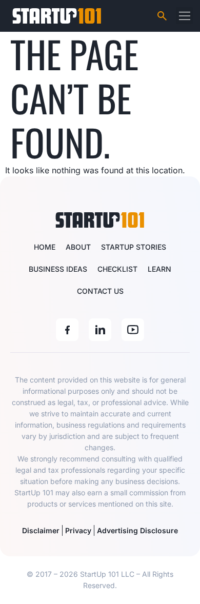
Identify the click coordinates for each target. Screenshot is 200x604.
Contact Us (100, 291)
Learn (159, 269)
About (78, 247)
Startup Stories (133, 247)
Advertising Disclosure (137, 530)
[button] (184, 15)
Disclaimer (40, 530)
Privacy (78, 530)
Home (44, 247)
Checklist (117, 269)
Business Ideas (58, 269)
